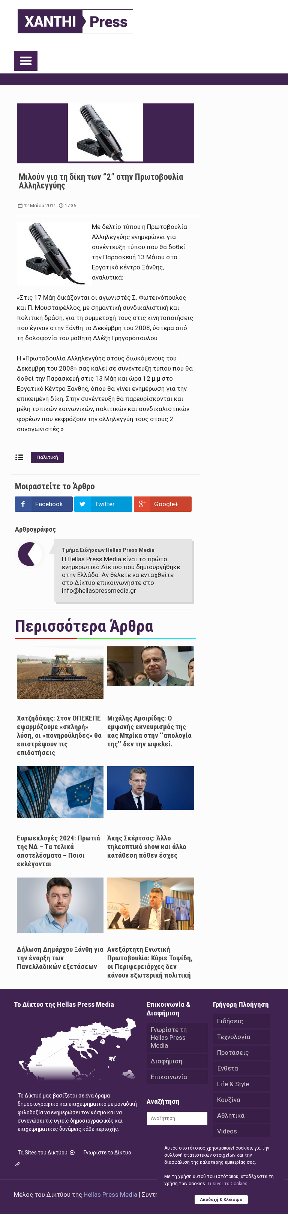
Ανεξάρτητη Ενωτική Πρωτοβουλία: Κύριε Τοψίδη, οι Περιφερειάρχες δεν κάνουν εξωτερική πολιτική (150, 962)
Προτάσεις (233, 1052)
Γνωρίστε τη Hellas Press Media (169, 1037)
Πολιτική (47, 457)
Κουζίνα (228, 1099)
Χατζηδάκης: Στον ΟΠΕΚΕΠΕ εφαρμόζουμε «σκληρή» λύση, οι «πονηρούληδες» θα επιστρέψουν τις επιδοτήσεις (59, 735)
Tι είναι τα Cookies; (227, 1183)
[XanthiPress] (75, 19)
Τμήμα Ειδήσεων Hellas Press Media (108, 550)
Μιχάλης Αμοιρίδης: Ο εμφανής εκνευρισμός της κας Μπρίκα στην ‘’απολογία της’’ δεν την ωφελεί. (149, 731)
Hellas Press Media (110, 1194)
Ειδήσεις (230, 1021)
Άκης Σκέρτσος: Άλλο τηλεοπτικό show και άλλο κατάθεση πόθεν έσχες (146, 847)
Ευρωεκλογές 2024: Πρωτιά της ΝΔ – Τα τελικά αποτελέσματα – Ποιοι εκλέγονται (58, 851)
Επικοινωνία (169, 1077)
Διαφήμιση (166, 1061)
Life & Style (233, 1084)
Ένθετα (227, 1068)
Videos (227, 1131)
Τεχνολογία (233, 1037)
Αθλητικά (230, 1115)
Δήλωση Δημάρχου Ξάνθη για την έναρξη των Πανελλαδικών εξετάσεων (60, 958)
